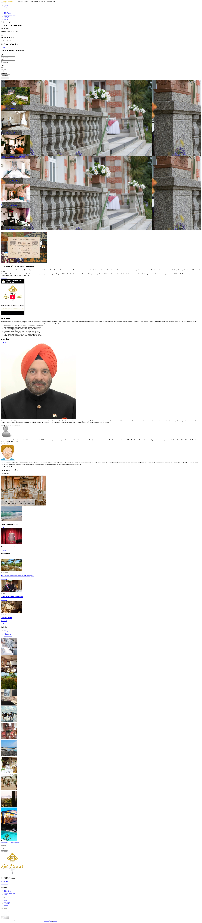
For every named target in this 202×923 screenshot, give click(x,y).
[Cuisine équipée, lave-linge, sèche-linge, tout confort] (9, 705)
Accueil (6, 12)
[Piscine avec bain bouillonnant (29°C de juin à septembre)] (9, 840)
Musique (6, 905)
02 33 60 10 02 (4, 881)
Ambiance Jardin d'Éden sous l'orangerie (17, 576)
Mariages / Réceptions (9, 893)
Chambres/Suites (8, 636)
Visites (5, 900)
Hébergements (7, 13)
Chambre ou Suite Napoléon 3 (13, 229)
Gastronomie (7, 902)
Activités (6, 18)
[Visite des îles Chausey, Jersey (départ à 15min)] (9, 756)
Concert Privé (6, 618)
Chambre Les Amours (9, 205)
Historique (6, 890)
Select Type (4, 73)
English (6, 5)
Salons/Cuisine (7, 634)
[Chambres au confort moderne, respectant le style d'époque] (9, 654)
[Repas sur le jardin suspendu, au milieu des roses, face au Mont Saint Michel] (9, 688)
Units (2, 65)
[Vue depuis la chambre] (9, 806)
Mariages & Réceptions (9, 15)
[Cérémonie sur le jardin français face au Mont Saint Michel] (9, 789)
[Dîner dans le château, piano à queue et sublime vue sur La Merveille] (9, 773)
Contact (6, 19)
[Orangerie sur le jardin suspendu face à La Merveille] (9, 823)
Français (6, 6)
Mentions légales (48, 921)
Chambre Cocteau (8, 132)
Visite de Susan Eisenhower (12, 597)
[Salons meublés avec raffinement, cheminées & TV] (9, 739)
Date (2, 54)
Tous (5, 630)
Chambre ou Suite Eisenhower (13, 157)
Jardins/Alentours (8, 631)
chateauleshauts (4, 884)
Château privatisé (8, 108)
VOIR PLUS (4, 47)
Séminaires (6, 16)
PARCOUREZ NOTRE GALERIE (10, 842)
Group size (3, 69)
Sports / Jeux (7, 903)
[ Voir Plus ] (4, 579)
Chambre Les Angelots (10, 181)
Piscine (5, 633)
